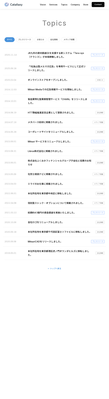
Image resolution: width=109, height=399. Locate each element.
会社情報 (54, 39)
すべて (9, 39)
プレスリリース (24, 39)
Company (75, 4)
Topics (64, 4)
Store (85, 4)
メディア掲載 (69, 39)
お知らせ (40, 39)
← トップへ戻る (54, 268)
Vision (43, 4)
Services (53, 4)
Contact (98, 4)
